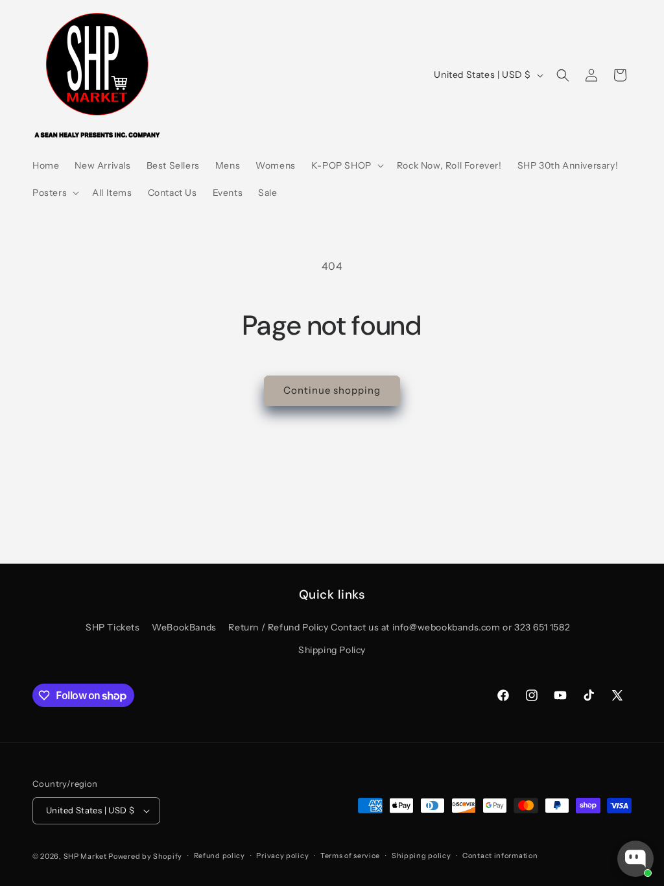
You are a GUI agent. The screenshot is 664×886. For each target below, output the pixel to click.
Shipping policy (421, 855)
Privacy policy (282, 855)
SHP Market (85, 856)
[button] (346, 165)
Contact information (500, 855)
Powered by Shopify (145, 856)
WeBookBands (184, 627)
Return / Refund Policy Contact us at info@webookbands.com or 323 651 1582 (399, 627)
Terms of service (350, 855)
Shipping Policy (332, 650)
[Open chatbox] (635, 859)
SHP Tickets (113, 627)
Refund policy (219, 855)
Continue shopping (332, 390)
